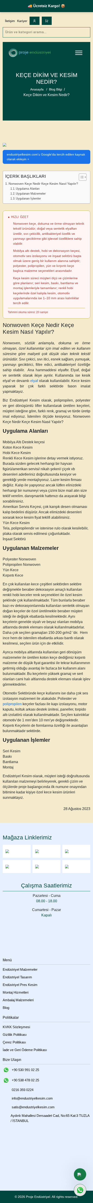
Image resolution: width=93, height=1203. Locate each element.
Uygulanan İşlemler (28, 198)
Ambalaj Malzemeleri (18, 1000)
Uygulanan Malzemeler (31, 193)
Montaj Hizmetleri (15, 992)
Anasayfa (37, 89)
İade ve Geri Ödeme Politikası (25, 1050)
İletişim (10, 21)
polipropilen (12, 704)
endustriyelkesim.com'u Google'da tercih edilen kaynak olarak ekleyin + (46, 157)
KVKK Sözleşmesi (16, 1027)
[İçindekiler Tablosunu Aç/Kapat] (80, 177)
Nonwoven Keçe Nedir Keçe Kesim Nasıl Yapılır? (43, 183)
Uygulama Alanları (28, 188)
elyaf (34, 381)
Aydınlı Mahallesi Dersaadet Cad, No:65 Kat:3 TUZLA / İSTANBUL (50, 1118)
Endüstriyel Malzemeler (20, 969)
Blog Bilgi (55, 89)
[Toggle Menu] (78, 53)
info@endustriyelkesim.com (32, 1098)
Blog (6, 1008)
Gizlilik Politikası (15, 1034)
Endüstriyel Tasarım (17, 977)
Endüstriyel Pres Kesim (20, 985)
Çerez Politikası (14, 1042)
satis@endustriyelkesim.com (33, 1107)
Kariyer (22, 21)
